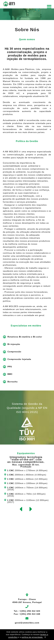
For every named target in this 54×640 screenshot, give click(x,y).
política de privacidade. (32, 637)
